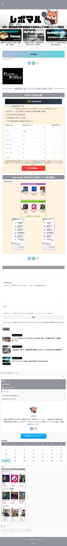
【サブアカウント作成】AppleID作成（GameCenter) (30, 361)
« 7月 (2, 466)
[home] (35, 428)
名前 (5, 306)
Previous (1, 36)
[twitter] (29, 63)
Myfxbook (4, 530)
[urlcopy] (37, 63)
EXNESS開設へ (32, 168)
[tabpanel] (10, 37)
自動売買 (28, 530)
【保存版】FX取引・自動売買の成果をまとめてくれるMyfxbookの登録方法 (37, 350)
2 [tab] (31, 48)
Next (65, 36)
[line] (33, 63)
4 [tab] (35, 48)
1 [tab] (30, 48)
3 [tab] (33, 48)
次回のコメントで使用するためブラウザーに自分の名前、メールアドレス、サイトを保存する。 (29, 313)
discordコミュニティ (33, 436)
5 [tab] (36, 48)
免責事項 (7, 384)
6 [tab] (38, 48)
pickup (11, 530)
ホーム (7, 381)
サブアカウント (20, 530)
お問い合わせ (9, 387)
